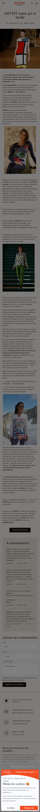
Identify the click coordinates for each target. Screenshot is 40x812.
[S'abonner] (34, 766)
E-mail (6, 652)
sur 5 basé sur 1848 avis (22, 699)
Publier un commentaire (14, 684)
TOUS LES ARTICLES (20, 530)
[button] (3, 3)
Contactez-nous (18, 734)
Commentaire (8, 661)
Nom (5, 642)
